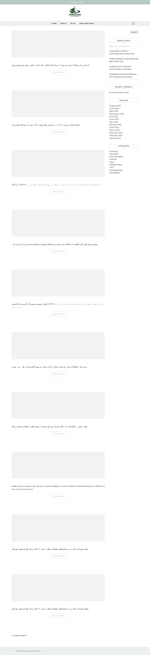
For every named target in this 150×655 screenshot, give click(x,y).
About (64, 23)
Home (54, 23)
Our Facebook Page (75, 2)
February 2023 (116, 133)
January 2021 (115, 138)
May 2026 (113, 111)
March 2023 (114, 130)
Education (113, 154)
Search (134, 32)
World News (114, 173)
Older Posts (20, 635)
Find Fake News (87, 23)
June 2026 (114, 108)
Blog (73, 23)
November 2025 (116, 114)
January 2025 (115, 125)
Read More (58, 72)
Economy (113, 151)
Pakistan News (115, 165)
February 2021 (115, 135)
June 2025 (114, 119)
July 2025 (113, 116)
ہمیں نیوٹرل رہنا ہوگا (119, 46)
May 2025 (113, 122)
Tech (111, 167)
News (111, 162)
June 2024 (114, 127)
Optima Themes (34, 651)
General (112, 159)
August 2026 (115, 106)
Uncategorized (116, 170)
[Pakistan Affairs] (75, 12)
